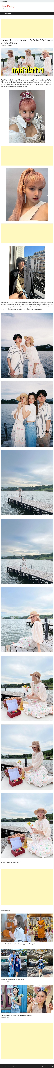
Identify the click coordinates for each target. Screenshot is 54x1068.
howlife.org (8, 6)
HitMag (51, 1066)
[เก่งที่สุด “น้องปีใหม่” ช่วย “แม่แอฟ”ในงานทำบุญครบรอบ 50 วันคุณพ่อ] (27, 942)
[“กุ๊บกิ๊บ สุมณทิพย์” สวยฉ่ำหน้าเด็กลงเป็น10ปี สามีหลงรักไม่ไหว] (27, 1013)
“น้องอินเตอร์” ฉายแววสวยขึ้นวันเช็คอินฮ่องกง (12, 979)
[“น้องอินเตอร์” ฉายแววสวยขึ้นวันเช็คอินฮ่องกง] (27, 978)
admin (10, 45)
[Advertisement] (27, 28)
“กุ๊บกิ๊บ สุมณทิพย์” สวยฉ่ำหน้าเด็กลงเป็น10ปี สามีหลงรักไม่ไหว (16, 1015)
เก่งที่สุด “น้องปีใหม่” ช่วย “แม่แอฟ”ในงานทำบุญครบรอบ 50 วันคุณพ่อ (18, 944)
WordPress (45, 1066)
